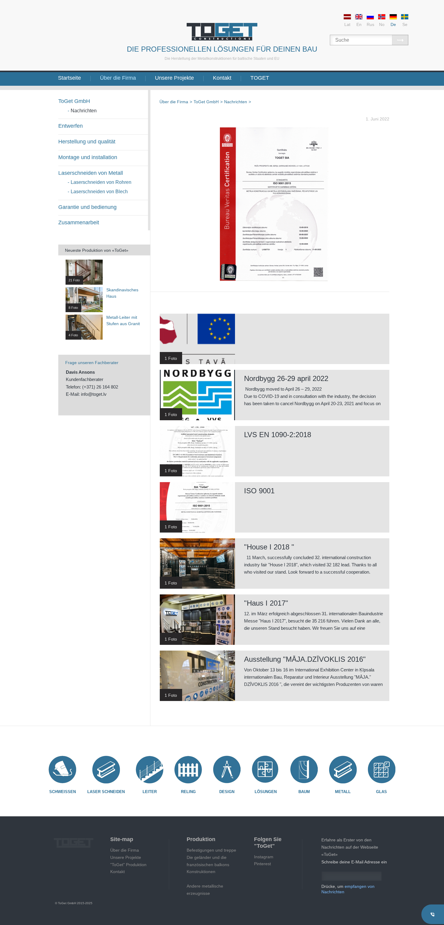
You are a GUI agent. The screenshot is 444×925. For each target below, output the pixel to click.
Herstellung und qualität (86, 142)
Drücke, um (348, 889)
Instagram (263, 856)
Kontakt (222, 78)
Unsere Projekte (174, 78)
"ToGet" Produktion (128, 864)
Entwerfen (70, 126)
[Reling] (188, 769)
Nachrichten (84, 110)
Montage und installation (87, 157)
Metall (343, 791)
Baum (304, 791)
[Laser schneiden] (106, 769)
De (393, 24)
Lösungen (266, 791)
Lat (347, 24)
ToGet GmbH (74, 101)
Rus (370, 24)
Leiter (150, 791)
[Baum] (304, 769)
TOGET (259, 78)
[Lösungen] (265, 769)
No (381, 24)
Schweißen (62, 791)
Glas (381, 791)
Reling (188, 791)
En (359, 24)
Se (404, 24)
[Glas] (381, 769)
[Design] (227, 769)
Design (226, 791)
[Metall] (343, 769)
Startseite (69, 78)
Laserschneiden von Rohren (101, 182)
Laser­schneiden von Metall (90, 173)
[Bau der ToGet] (222, 31)
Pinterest (262, 863)
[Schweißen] (62, 769)
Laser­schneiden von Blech (99, 191)
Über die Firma (118, 78)
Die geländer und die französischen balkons (208, 861)
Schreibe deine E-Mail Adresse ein (354, 861)
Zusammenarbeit (78, 222)
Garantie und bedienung (87, 207)
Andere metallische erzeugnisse (205, 890)
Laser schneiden (106, 791)
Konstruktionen (201, 871)
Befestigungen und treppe (211, 850)
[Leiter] (149, 769)
